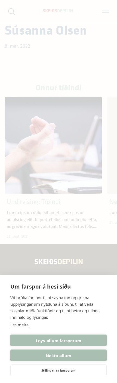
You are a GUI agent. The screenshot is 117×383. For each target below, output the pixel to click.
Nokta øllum (58, 355)
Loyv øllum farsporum (58, 340)
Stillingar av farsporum (58, 370)
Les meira (19, 324)
